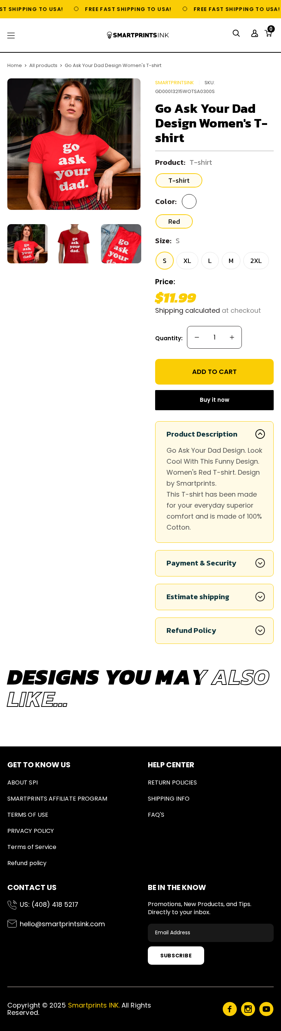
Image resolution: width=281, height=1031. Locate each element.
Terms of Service (31, 847)
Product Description (201, 434)
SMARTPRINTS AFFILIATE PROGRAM (57, 798)
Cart (271, 31)
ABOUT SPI (22, 782)
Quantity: (169, 338)
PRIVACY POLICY (30, 831)
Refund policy (26, 863)
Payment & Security (201, 562)
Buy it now (214, 400)
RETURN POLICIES (172, 782)
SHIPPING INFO (169, 798)
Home (14, 65)
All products (43, 65)
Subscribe (176, 955)
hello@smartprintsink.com (62, 923)
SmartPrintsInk (174, 82)
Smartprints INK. (94, 1005)
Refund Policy (191, 630)
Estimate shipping (197, 596)
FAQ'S (156, 815)
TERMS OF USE (27, 815)
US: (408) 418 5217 (49, 904)
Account (255, 33)
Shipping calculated (187, 310)
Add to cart (214, 371)
